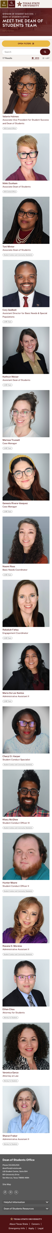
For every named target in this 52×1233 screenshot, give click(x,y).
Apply (31, 1228)
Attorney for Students (10, 1017)
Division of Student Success (18, 14)
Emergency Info (17, 1228)
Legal (40, 1228)
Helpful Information (14, 1202)
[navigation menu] (4, 4)
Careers (36, 1224)
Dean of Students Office (16, 17)
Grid (37, 58)
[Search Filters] (26, 43)
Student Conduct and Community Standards (18, 255)
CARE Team (7, 321)
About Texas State (18, 1224)
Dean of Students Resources (19, 1208)
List (47, 58)
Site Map (7, 1184)
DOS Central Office (10, 128)
